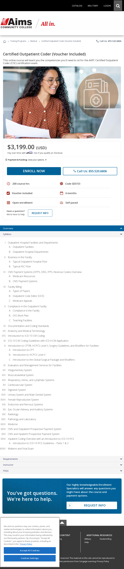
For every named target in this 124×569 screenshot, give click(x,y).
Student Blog (105, 539)
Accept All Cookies (30, 550)
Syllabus (7, 234)
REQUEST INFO (40, 213)
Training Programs (18, 41)
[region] (30, 542)
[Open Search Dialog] (118, 5)
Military (88, 539)
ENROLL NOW (34, 171)
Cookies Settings (30, 558)
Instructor (8, 464)
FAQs (6, 470)
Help (87, 542)
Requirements (10, 458)
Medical (33, 41)
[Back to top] (62, 534)
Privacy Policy (103, 561)
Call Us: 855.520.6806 (108, 41)
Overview (8, 228)
